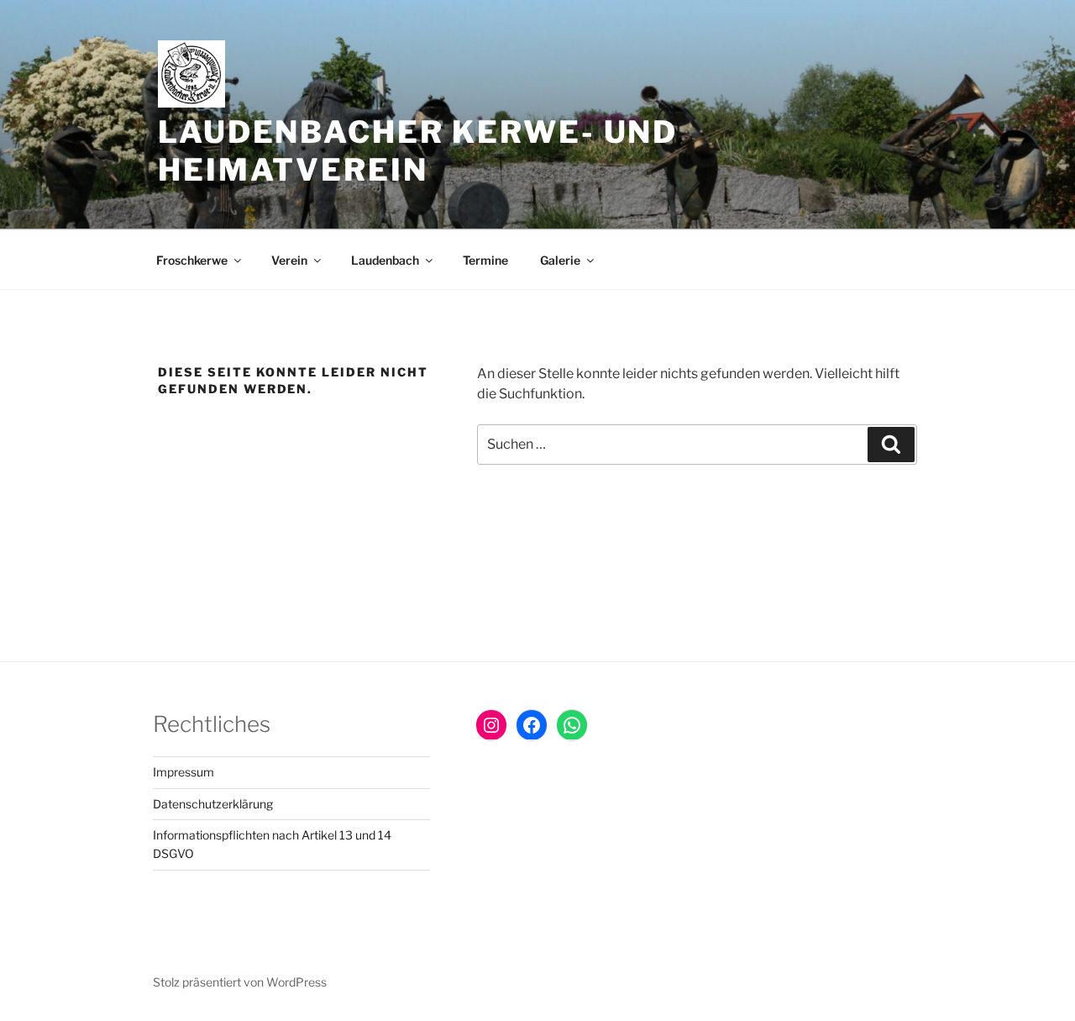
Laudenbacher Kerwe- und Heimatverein (418, 150)
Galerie (560, 260)
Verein (289, 260)
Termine (485, 260)
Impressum (183, 772)
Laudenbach (385, 260)
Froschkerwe (192, 260)
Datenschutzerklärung (213, 804)
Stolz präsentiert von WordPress (240, 982)
